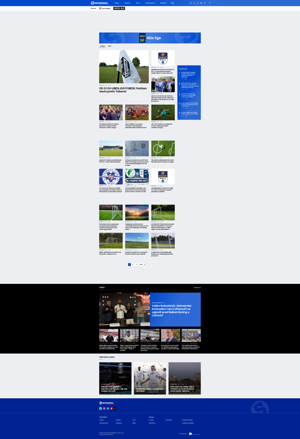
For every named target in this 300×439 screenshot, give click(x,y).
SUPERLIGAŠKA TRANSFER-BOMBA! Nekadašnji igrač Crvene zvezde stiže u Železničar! (188, 75)
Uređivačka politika (188, 423)
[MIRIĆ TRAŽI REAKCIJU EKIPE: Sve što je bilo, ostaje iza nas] (111, 240)
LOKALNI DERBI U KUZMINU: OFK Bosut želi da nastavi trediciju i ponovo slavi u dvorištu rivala (135, 189)
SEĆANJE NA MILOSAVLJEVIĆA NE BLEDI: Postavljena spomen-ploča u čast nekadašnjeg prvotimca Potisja (137, 162)
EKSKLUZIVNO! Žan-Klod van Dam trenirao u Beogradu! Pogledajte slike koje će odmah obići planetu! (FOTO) (190, 85)
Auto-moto (104, 384)
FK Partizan (143, 343)
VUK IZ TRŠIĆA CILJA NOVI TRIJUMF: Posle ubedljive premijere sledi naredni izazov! (135, 125)
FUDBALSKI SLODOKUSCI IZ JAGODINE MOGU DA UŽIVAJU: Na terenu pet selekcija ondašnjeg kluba (136, 226)
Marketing (152, 423)
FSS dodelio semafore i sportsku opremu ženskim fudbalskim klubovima (191, 347)
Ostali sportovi (149, 3)
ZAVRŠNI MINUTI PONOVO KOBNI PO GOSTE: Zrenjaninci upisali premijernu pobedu (162, 189)
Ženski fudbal (185, 343)
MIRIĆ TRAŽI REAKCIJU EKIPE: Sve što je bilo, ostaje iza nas (110, 253)
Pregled (102, 46)
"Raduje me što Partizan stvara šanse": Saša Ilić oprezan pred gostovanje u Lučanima (149, 347)
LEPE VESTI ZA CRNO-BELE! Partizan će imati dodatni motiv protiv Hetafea (188, 95)
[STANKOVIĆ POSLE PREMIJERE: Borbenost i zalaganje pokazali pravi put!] (163, 240)
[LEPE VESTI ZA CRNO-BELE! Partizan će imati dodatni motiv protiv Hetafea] (185, 378)
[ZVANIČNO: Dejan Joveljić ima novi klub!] (150, 378)
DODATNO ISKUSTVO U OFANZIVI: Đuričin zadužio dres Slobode (136, 253)
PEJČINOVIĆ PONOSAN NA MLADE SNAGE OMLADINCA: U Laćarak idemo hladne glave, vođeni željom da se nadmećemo (162, 226)
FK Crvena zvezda (104, 343)
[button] (200, 335)
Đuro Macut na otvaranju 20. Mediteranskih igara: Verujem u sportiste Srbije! (170, 347)
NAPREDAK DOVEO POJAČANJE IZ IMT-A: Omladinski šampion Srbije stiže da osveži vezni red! (162, 71)
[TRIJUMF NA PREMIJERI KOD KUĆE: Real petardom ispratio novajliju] (163, 148)
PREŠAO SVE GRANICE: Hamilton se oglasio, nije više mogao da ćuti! (114, 389)
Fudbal (117, 3)
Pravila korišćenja (187, 420)
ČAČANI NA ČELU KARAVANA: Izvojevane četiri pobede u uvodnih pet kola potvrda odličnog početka (109, 226)
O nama (151, 420)
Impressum (168, 420)
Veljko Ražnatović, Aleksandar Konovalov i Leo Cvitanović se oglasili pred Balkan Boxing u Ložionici (172, 310)
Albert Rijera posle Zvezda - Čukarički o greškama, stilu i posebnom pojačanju (108, 347)
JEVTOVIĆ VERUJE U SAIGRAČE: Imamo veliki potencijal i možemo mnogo (161, 125)
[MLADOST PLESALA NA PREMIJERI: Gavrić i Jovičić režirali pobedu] (111, 148)
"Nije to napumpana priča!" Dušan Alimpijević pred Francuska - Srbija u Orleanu (129, 347)
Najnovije (93, 8)
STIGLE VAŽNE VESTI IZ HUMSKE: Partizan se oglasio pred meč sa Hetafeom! (189, 104)
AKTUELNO (163, 343)
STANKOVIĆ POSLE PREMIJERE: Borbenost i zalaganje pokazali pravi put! (162, 254)
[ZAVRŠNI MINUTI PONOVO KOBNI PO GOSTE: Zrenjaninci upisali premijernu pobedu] (163, 176)
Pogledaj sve (197, 287)
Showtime (163, 3)
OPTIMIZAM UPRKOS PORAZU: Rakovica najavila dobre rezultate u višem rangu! (109, 125)
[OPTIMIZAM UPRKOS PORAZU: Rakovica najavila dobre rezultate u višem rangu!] (111, 112)
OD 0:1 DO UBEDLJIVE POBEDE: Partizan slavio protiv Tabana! (123, 90)
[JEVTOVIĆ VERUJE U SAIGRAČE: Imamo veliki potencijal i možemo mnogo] (163, 112)
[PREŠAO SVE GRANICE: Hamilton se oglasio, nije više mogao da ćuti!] (115, 378)
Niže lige (101, 85)
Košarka (127, 3)
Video (172, 3)
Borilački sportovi (157, 302)
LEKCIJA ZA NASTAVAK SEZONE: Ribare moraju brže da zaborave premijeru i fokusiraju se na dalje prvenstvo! (162, 98)
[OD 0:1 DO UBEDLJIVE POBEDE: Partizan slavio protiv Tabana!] (124, 66)
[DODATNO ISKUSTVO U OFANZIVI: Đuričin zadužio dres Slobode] (137, 240)
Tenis (137, 3)
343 (141, 264)
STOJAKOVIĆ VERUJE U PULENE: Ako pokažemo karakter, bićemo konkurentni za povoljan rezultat (110, 189)
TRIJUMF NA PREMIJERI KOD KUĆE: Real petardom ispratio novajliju (162, 161)
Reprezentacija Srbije (126, 343)
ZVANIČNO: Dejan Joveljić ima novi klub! (149, 390)
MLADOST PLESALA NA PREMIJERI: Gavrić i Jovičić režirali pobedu (110, 161)
